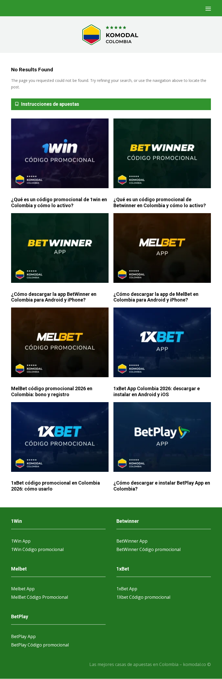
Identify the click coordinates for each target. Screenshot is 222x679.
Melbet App (23, 589)
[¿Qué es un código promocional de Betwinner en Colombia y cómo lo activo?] (162, 153)
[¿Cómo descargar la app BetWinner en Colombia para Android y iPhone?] (60, 248)
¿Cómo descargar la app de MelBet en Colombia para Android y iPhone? (155, 297)
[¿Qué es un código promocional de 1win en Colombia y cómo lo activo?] (60, 153)
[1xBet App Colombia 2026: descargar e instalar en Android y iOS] (162, 343)
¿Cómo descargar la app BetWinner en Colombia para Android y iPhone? (53, 297)
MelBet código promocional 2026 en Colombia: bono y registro (51, 391)
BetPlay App (23, 636)
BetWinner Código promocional (148, 549)
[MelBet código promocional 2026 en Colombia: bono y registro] (60, 343)
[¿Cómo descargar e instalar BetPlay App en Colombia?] (162, 437)
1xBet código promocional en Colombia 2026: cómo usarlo (55, 486)
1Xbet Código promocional (143, 597)
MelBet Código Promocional (39, 597)
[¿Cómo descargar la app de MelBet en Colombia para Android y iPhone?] (162, 248)
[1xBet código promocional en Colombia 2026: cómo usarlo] (60, 437)
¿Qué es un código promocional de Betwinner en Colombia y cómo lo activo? (159, 202)
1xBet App (126, 589)
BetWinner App (132, 541)
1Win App (21, 541)
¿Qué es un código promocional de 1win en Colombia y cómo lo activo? (59, 202)
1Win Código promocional (37, 549)
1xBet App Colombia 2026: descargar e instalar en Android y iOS (156, 391)
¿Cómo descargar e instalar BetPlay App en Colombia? (161, 486)
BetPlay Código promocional (40, 645)
